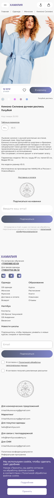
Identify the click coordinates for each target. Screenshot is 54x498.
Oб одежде (6, 287)
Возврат (5, 300)
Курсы (32, 287)
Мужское (5, 294)
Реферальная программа (13, 454)
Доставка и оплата (27, 177)
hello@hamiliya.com (10, 427)
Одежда (16, 11)
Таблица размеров (10, 122)
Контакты (5, 311)
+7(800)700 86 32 (10, 270)
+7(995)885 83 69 (10, 263)
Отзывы (32, 300)
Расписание (34, 291)
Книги (32, 294)
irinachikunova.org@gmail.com (15, 410)
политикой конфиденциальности (33, 230)
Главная (5, 11)
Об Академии (7, 317)
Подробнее (27, 482)
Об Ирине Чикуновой (11, 314)
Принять (27, 491)
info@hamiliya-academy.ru (13, 437)
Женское (28, 11)
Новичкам (33, 297)
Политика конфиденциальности (17, 452)
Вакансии (6, 320)
